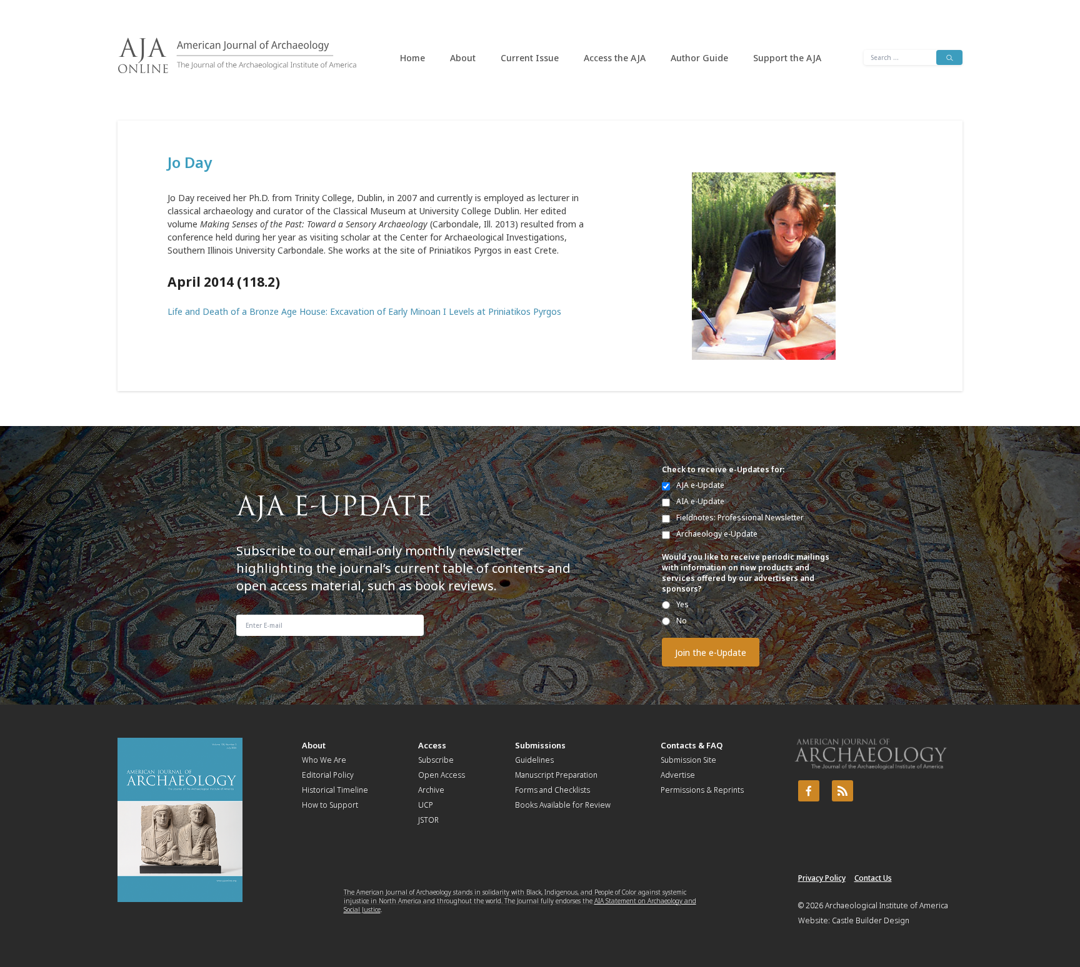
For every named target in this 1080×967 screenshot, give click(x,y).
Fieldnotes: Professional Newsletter (740, 517)
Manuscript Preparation (556, 775)
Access (432, 745)
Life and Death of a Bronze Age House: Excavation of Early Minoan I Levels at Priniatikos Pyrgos (364, 311)
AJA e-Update (700, 485)
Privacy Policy (822, 878)
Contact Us (873, 878)
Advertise (678, 775)
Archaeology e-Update (717, 533)
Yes (682, 604)
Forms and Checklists (552, 790)
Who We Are (324, 760)
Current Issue (530, 58)
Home (412, 58)
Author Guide (699, 58)
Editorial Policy (328, 775)
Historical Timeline (335, 790)
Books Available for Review (563, 805)
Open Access (441, 775)
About (463, 58)
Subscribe (436, 760)
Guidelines (534, 760)
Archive (431, 790)
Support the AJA (787, 58)
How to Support (330, 805)
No (681, 620)
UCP (425, 805)
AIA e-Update (700, 501)
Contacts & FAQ (691, 745)
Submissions (540, 745)
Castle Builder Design (870, 920)
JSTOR (428, 820)
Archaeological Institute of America (886, 905)
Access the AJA (615, 58)
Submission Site (688, 760)
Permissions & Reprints (702, 790)
